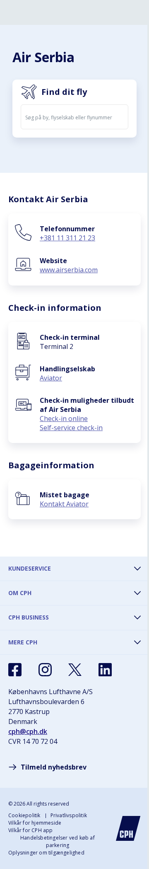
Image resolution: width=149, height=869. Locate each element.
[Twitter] (75, 669)
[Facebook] (15, 669)
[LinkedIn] (105, 669)
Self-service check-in (71, 427)
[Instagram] (45, 669)
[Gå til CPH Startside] (128, 828)
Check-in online (64, 418)
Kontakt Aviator (64, 503)
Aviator (51, 377)
